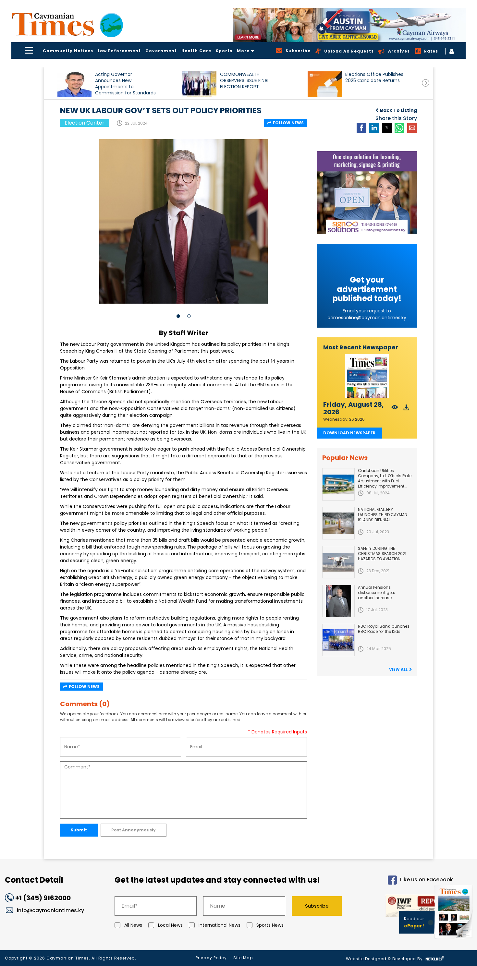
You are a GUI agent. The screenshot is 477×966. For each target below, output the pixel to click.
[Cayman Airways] (349, 25)
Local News (170, 925)
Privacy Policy (211, 957)
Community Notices (68, 51)
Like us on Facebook (426, 879)
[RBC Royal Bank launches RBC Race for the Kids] (338, 640)
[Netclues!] (434, 958)
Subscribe (317, 905)
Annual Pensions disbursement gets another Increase (376, 592)
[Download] (406, 409)
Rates (431, 51)
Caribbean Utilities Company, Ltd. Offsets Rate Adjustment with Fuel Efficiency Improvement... (384, 478)
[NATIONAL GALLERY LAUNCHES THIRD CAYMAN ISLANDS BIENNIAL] (338, 523)
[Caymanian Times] (67, 24)
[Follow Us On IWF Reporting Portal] (403, 906)
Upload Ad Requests (349, 51)
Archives (399, 51)
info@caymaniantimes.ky (50, 910)
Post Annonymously (133, 830)
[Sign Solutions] (367, 192)
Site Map (243, 957)
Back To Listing (398, 110)
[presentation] (425, 83)
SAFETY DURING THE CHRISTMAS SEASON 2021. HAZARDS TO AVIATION (382, 553)
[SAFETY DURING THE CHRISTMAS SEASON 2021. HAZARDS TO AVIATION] (338, 562)
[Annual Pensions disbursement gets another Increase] (338, 601)
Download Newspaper (349, 433)
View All (398, 669)
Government (161, 51)
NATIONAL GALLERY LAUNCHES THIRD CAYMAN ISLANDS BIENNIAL (382, 515)
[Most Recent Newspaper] (366, 376)
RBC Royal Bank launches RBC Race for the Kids (384, 628)
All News (133, 925)
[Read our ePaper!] (454, 940)
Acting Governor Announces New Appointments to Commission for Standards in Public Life (125, 83)
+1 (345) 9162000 (43, 897)
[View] (395, 409)
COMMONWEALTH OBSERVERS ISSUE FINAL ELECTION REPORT (244, 80)
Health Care (196, 51)
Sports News (270, 925)
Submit (79, 830)
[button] (74, 84)
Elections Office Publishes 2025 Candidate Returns (374, 77)
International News (219, 925)
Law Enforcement (119, 51)
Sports (224, 51)
